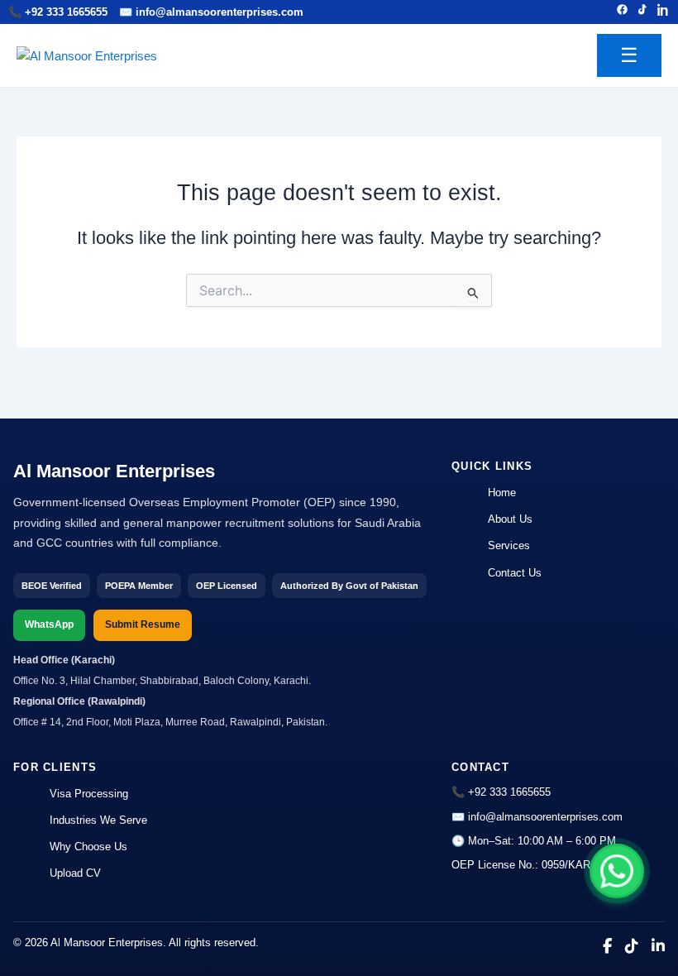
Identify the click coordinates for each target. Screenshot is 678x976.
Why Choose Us (88, 846)
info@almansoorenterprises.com (219, 12)
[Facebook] (622, 12)
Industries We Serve (98, 820)
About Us (510, 519)
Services (509, 545)
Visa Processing (89, 793)
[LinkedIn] (663, 12)
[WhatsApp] (617, 871)
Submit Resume (142, 624)
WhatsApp (49, 624)
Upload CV (75, 873)
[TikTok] (643, 12)
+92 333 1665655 (66, 12)
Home (502, 492)
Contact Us (515, 573)
